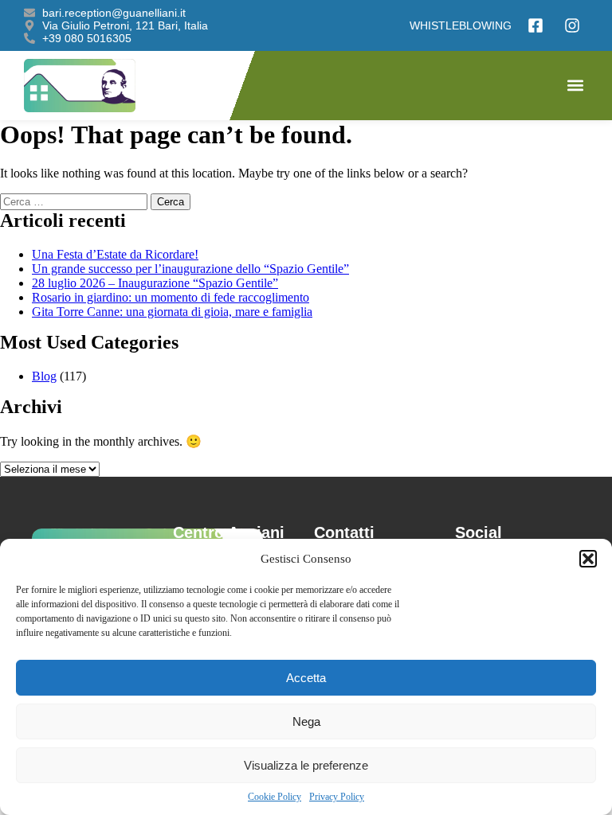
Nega (306, 721)
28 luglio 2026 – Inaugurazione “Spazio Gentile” (155, 283)
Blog (44, 376)
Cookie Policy (274, 796)
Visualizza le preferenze (306, 765)
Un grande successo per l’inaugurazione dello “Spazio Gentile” (190, 268)
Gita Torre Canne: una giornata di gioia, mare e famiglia (172, 311)
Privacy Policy (336, 796)
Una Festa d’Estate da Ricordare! (115, 254)
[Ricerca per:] (75, 201)
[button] (588, 559)
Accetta (306, 677)
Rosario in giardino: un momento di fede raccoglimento (170, 297)
